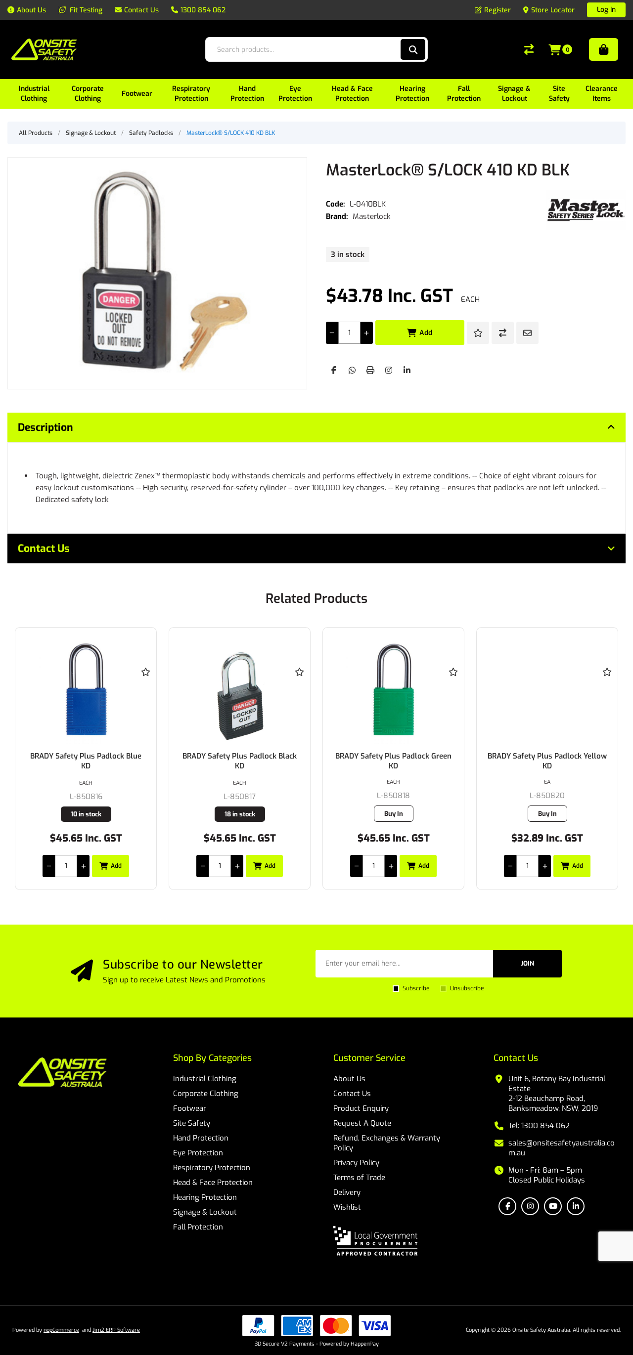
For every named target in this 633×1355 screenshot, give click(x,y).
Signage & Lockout (205, 1212)
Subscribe (416, 988)
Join (527, 963)
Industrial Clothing (204, 1079)
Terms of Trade (359, 1178)
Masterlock (372, 216)
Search (413, 49)
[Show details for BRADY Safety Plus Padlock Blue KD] (85, 689)
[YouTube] (553, 1206)
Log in (606, 9)
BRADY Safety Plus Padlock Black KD (239, 761)
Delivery (347, 1192)
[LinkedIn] (407, 370)
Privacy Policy (356, 1163)
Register (497, 10)
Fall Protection (198, 1227)
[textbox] (306, 49)
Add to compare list (503, 333)
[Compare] (529, 49)
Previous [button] (25, 589)
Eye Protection (198, 1153)
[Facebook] (334, 370)
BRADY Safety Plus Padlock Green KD (393, 761)
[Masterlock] (586, 210)
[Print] (370, 370)
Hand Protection (200, 1138)
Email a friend (527, 333)
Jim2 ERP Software (116, 1330)
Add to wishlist (478, 333)
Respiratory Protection (211, 1168)
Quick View (145, 686)
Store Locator (553, 10)
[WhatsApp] (352, 370)
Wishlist (347, 1207)
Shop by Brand (603, 49)
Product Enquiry (361, 1108)
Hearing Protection (205, 1197)
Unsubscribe (467, 988)
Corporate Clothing (205, 1094)
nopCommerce (61, 1330)
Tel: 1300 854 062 (539, 1126)
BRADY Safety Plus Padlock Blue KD (85, 761)
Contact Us (352, 1094)
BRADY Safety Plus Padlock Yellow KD (547, 761)
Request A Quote (362, 1123)
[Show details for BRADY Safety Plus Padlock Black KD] (239, 689)
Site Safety (191, 1123)
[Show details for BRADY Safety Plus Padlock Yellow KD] (547, 689)
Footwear (189, 1108)
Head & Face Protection (213, 1182)
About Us (349, 1079)
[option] (86, 758)
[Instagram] (389, 370)
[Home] (62, 1073)
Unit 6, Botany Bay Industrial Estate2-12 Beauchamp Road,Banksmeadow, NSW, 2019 (556, 1093)
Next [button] (608, 589)
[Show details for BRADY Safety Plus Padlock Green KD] (393, 689)
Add (425, 333)
